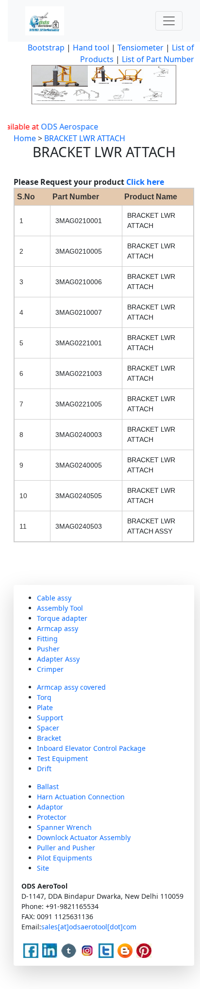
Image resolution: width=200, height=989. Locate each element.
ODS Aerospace (64, 126)
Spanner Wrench (64, 827)
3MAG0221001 (78, 343)
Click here (145, 182)
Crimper (50, 669)
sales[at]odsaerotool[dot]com (88, 926)
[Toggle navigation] (169, 21)
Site (43, 868)
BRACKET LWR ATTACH (84, 138)
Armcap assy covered (71, 687)
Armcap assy (57, 628)
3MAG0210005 (78, 251)
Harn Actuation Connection (81, 796)
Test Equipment (62, 758)
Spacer (48, 727)
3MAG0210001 (78, 221)
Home (25, 138)
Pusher (48, 648)
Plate (45, 707)
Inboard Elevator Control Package (91, 748)
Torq (44, 697)
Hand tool (91, 47)
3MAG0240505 (78, 496)
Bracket (49, 738)
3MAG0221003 (78, 373)
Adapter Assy (58, 659)
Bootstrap (46, 47)
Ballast (48, 786)
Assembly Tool (60, 608)
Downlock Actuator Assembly (84, 837)
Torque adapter (62, 618)
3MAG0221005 (78, 404)
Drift (44, 768)
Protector (52, 817)
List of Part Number (158, 59)
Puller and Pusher (66, 847)
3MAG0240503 (78, 526)
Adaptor (50, 806)
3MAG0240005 (78, 465)
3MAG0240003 (78, 434)
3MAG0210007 (78, 312)
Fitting (47, 638)
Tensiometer (140, 47)
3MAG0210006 (78, 282)
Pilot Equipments (64, 857)
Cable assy (54, 597)
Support (50, 717)
